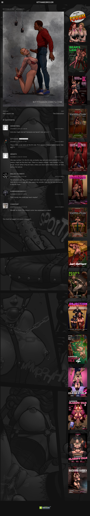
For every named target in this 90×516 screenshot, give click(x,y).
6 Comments (20, 9)
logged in (15, 219)
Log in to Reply (59, 128)
